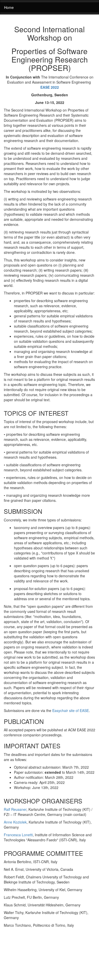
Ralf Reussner (15, 809)
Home (9, 7)
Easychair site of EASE (70, 710)
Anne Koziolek (15, 822)
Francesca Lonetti (18, 834)
